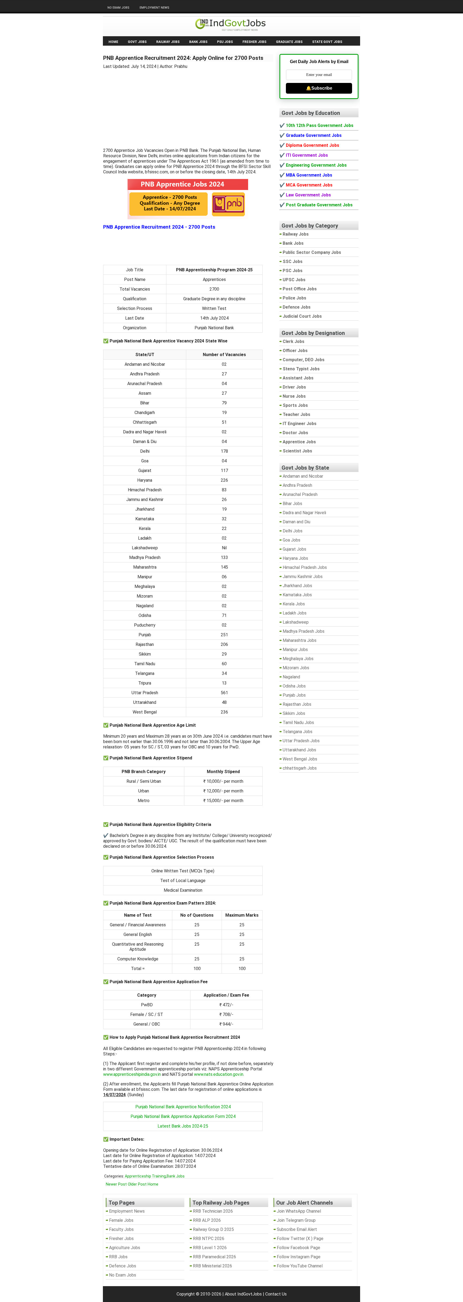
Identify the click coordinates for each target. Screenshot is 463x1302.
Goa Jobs (291, 540)
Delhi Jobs (293, 530)
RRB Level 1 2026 (210, 1247)
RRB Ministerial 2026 (212, 1265)
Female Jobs (121, 1220)
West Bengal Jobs (300, 759)
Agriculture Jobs (124, 1247)
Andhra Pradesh (297, 485)
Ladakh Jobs (295, 613)
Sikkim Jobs (294, 713)
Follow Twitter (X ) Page (300, 1238)
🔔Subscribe (319, 88)
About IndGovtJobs (243, 1294)
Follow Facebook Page (298, 1247)
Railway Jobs (168, 42)
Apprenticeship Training (145, 1176)
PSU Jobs (225, 42)
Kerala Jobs (294, 603)
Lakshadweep (296, 622)
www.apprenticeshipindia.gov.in (132, 1074)
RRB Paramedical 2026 (214, 1256)
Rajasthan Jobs (297, 704)
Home (113, 42)
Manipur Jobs (295, 649)
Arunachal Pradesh (300, 494)
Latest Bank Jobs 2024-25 (183, 1126)
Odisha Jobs (294, 686)
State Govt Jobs (327, 42)
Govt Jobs (137, 42)
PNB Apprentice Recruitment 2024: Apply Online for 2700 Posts (183, 58)
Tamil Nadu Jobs (298, 722)
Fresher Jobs (254, 42)
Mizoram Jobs (296, 667)
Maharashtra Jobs (299, 640)
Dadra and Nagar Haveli (304, 512)
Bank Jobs (198, 42)
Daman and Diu (296, 521)
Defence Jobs (122, 1265)
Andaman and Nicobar (303, 476)
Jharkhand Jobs (297, 585)
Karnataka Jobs (297, 594)
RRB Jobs (118, 1256)
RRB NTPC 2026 (208, 1238)
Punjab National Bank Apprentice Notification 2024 (183, 1106)
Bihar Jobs (292, 503)
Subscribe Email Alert (297, 1229)
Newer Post (116, 1184)
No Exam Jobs (118, 7)
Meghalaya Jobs (298, 658)
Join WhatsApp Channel (299, 1211)
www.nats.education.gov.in (218, 1074)
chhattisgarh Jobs (300, 768)
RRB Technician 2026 (213, 1211)
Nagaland (291, 676)
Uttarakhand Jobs (299, 749)
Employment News (154, 7)
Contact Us (276, 1294)
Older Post (137, 1184)
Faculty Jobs (121, 1229)
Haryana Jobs (295, 558)
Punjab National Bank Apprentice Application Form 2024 (183, 1116)
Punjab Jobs (294, 695)
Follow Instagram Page (298, 1256)
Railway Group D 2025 (213, 1229)
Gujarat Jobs (294, 549)
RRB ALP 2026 (207, 1220)
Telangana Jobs (297, 731)
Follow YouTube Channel (300, 1265)
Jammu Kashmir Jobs (303, 576)
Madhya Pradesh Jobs (303, 631)
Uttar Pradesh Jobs (301, 740)
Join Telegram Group (296, 1220)
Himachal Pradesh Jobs (305, 567)
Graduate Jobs (289, 42)
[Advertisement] (188, 105)
